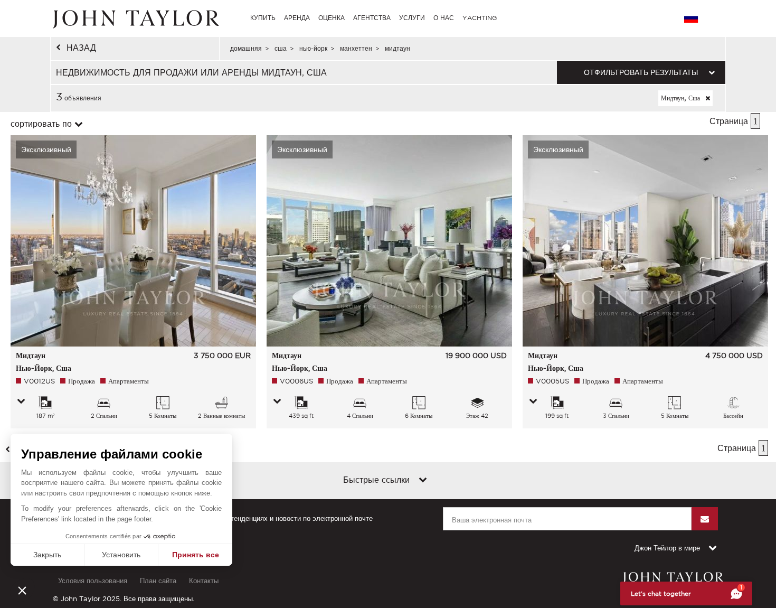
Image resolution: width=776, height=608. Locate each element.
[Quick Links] (422, 481)
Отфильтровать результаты (641, 72)
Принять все (195, 554)
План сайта (158, 581)
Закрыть (47, 554)
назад (81, 47)
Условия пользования (92, 581)
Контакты (204, 581)
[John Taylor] (134, 18)
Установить (121, 554)
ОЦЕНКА (331, 17)
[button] (22, 590)
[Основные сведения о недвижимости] (21, 402)
